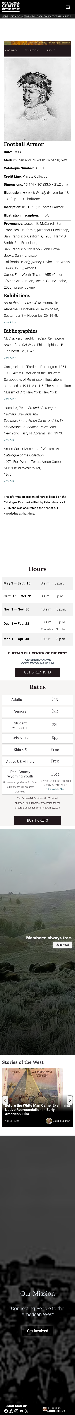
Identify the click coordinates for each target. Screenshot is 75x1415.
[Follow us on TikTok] (11, 1411)
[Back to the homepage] (11, 7)
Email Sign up (16, 1406)
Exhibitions (32, 50)
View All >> (10, 322)
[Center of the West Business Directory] (54, 1409)
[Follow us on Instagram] (16, 1411)
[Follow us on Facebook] (6, 1411)
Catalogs (16, 16)
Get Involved (37, 1331)
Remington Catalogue (37, 16)
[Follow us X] (27, 1411)
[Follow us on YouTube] (22, 1411)
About (51, 50)
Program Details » (55, 789)
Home (5, 16)
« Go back (11, 50)
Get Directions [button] (37, 672)
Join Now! (62, 944)
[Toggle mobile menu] (68, 7)
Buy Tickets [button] (37, 820)
